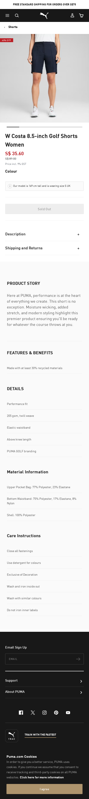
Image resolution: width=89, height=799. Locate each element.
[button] (8, 15)
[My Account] (72, 15)
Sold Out (44, 209)
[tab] (13, 127)
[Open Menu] (8, 15)
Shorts (12, 27)
